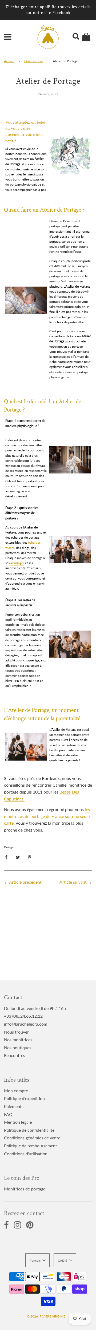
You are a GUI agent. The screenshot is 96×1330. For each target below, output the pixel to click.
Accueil (9, 61)
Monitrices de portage (24, 1188)
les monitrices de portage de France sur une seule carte (47, 816)
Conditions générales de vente (32, 1137)
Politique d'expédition (24, 1098)
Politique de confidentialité (29, 1129)
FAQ (8, 1114)
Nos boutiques (17, 1047)
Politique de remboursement (30, 1145)
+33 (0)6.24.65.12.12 (23, 1015)
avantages (17, 563)
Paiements (13, 1106)
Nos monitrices (18, 1039)
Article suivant (73, 881)
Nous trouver (16, 1031)
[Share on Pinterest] (29, 856)
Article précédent (25, 881)
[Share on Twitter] (18, 856)
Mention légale (18, 1122)
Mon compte (16, 1090)
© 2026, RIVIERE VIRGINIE (46, 1316)
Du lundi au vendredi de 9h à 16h (35, 1008)
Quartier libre (33, 61)
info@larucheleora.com (25, 1023)
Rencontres (14, 1055)
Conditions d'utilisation (25, 1153)
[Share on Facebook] (7, 856)
